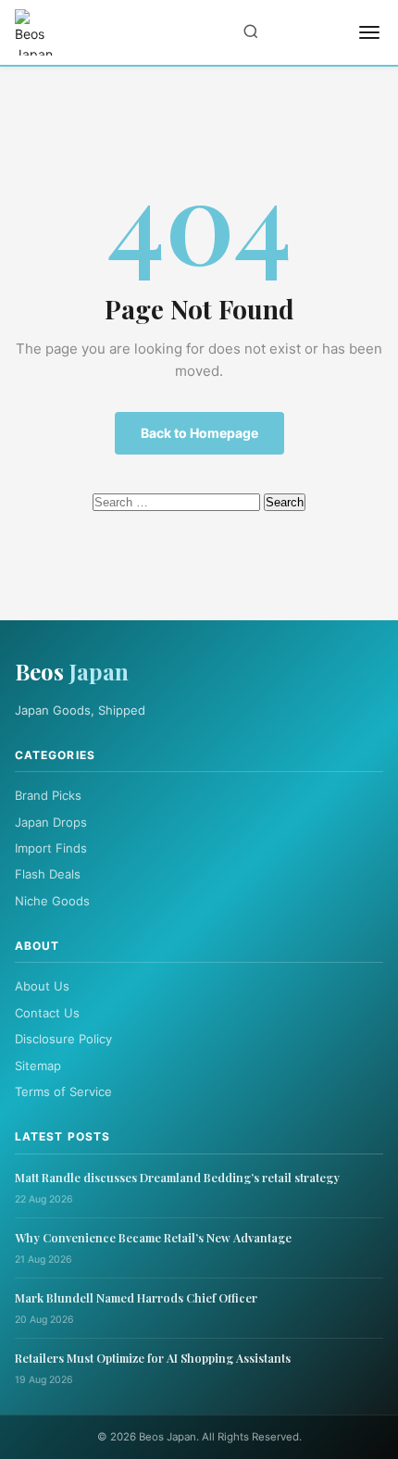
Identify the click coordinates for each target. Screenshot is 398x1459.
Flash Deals (48, 874)
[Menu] (369, 32)
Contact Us (47, 1012)
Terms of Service (63, 1091)
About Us (42, 986)
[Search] (251, 32)
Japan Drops (51, 822)
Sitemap (38, 1065)
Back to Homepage (199, 433)
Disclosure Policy (63, 1038)
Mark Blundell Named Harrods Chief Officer (136, 1297)
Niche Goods (52, 900)
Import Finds (51, 848)
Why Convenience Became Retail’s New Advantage (153, 1237)
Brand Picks (48, 795)
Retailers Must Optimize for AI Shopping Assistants (153, 1357)
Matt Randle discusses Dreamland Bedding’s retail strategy (177, 1177)
